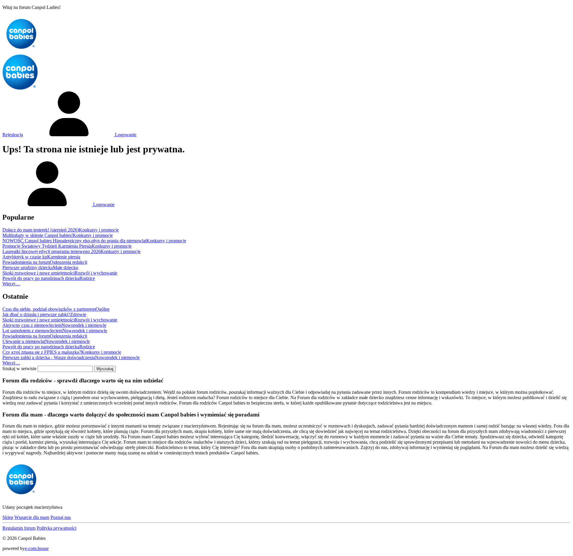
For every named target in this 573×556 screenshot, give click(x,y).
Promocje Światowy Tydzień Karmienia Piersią (47, 246)
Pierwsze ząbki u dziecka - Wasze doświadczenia (48, 357)
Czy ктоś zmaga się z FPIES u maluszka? (41, 352)
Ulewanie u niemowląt (23, 341)
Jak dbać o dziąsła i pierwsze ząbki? (36, 314)
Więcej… (11, 283)
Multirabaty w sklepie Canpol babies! (37, 235)
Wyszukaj (104, 369)
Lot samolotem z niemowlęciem (32, 330)
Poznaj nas (60, 517)
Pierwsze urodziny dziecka (27, 267)
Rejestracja (12, 134)
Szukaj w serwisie (19, 368)
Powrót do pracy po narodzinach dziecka (40, 278)
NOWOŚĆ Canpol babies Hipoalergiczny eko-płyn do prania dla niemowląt (74, 240)
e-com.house (37, 548)
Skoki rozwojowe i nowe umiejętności (38, 272)
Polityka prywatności (56, 528)
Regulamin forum (19, 528)
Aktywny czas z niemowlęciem (31, 325)
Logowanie (125, 134)
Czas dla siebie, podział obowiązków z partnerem (49, 309)
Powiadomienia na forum (26, 262)
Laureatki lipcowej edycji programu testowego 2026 (51, 251)
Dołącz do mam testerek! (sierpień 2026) (40, 229)
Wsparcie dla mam (31, 517)
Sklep (7, 517)
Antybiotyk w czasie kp (24, 256)
